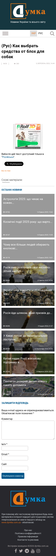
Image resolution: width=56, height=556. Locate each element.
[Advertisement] (28, 96)
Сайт (4, 464)
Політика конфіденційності (28, 533)
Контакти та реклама (28, 540)
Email (5, 454)
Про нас (28, 530)
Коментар (7, 418)
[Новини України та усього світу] (28, 17)
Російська (7, 157)
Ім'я (4, 444)
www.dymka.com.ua (11, 522)
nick (5, 64)
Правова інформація (28, 536)
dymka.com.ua (41, 546)
